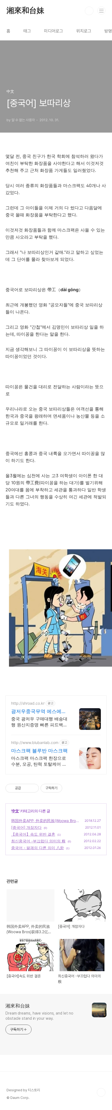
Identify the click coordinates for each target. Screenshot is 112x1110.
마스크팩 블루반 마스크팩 (39, 750)
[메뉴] (101, 11)
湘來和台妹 (25, 11)
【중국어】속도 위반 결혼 (33, 834)
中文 (15, 811)
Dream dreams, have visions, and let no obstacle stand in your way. (39, 1016)
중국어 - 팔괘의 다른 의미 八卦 (37, 847)
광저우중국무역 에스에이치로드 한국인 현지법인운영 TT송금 (39, 711)
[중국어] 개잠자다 (26, 827)
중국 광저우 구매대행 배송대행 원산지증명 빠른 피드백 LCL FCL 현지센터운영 (39, 722)
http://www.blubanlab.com (34, 742)
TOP (101, 1092)
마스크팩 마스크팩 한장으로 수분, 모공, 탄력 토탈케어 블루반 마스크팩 (39, 761)
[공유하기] (26, 788)
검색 (89, 11)
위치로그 (83, 31)
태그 (27, 31)
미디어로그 (53, 31)
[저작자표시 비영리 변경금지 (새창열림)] (69, 788)
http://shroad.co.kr (28, 703)
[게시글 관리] (32, 788)
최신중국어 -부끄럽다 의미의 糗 (38, 841)
